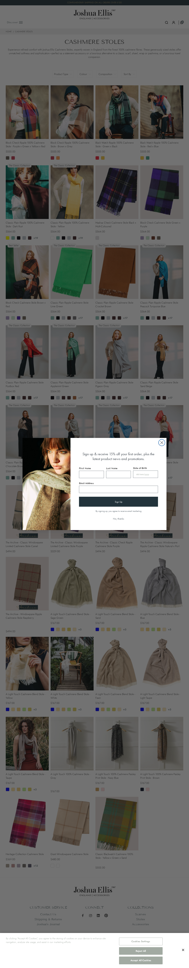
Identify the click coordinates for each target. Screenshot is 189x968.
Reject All (141, 951)
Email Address (86, 483)
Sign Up (118, 501)
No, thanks (118, 518)
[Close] (183, 950)
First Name (85, 468)
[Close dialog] (162, 442)
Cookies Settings (140, 941)
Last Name (111, 468)
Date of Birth (140, 468)
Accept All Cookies (140, 960)
